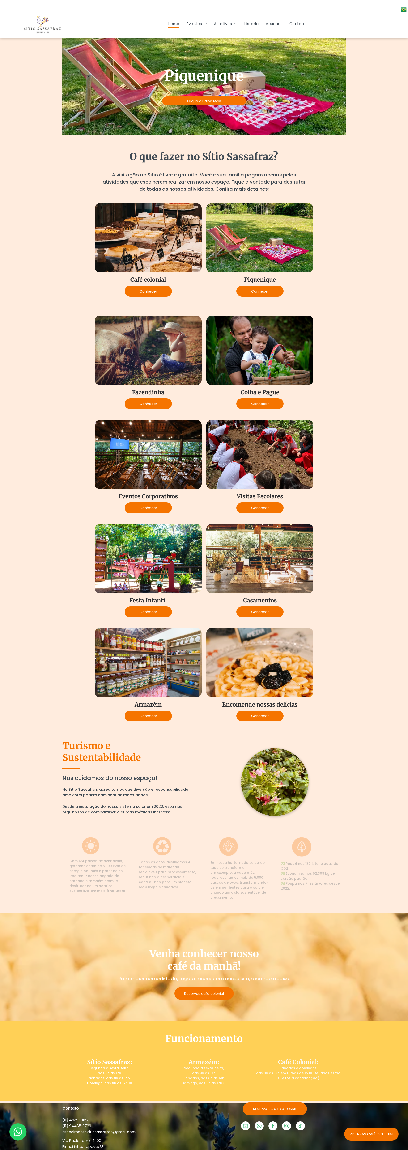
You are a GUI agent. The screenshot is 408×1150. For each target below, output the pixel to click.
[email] (245, 1126)
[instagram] (286, 1126)
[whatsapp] (259, 1126)
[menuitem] (173, 24)
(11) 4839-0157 (75, 1120)
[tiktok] (300, 1126)
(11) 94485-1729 (76, 1126)
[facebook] (272, 1126)
